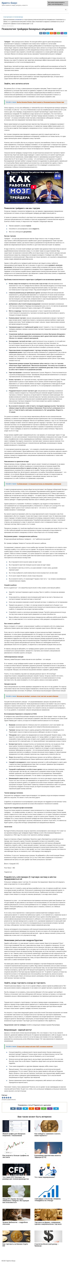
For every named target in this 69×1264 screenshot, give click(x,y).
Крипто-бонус (9, 3)
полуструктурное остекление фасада (13, 17)
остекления (18, 19)
